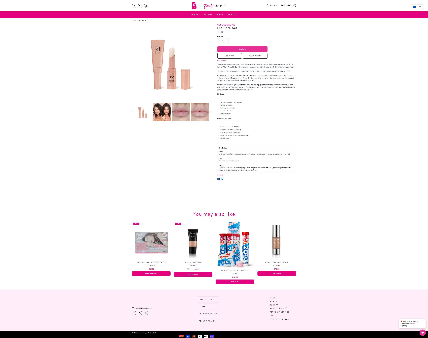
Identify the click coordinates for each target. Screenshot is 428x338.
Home (273, 298)
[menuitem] (194, 14)
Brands (208, 15)
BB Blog (232, 15)
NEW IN (195, 15)
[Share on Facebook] (218, 179)
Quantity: (220, 36)
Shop (220, 15)
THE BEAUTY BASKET (148, 333)
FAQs (272, 316)
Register (286, 6)
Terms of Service (279, 312)
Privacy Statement (280, 319)
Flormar (151, 265)
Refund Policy (207, 321)
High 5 (193, 274)
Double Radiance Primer (235, 262)
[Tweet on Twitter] (222, 179)
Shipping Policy (208, 314)
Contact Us (205, 299)
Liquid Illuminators (151, 262)
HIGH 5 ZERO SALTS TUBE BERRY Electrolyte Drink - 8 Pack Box (193, 270)
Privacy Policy (278, 308)
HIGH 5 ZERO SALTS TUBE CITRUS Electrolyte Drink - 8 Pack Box (276, 269)
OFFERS (203, 307)
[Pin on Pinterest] (225, 179)
